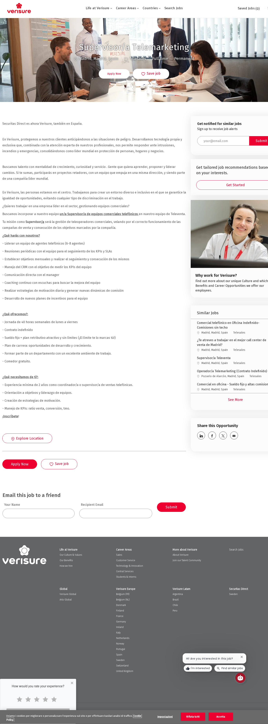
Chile (175, 605)
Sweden (120, 660)
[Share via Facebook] (212, 435)
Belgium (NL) (123, 599)
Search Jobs (173, 8)
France (119, 616)
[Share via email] (234, 435)
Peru (175, 610)
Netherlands (122, 638)
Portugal (120, 649)
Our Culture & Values (71, 555)
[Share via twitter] (223, 435)
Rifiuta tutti (193, 716)
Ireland (120, 627)
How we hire (66, 566)
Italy (118, 632)
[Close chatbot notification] (242, 657)
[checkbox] (151, 74)
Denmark (121, 605)
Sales (119, 555)
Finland (120, 610)
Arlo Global (66, 599)
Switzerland (122, 665)
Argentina (178, 594)
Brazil (176, 599)
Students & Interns (126, 577)
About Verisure (181, 555)
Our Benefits (66, 560)
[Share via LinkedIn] (201, 435)
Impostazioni (165, 716)
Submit (171, 507)
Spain (119, 654)
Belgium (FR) (122, 594)
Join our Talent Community (187, 560)
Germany (121, 621)
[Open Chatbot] (240, 678)
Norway (120, 643)
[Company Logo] (19, 8)
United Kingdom (124, 671)
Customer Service (125, 560)
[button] (114, 74)
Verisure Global (68, 594)
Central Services (124, 571)
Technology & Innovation (129, 566)
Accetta (220, 716)
